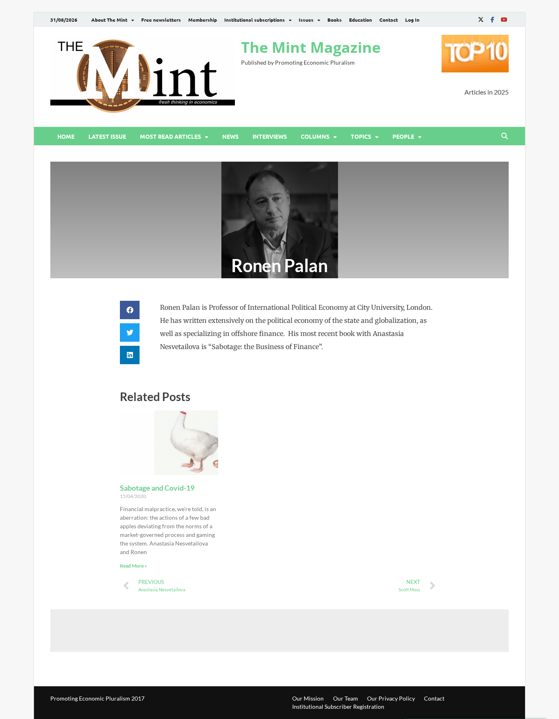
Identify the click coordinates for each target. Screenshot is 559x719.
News (230, 136)
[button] (130, 310)
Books (334, 19)
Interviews (269, 136)
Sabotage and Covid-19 (157, 487)
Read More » (133, 566)
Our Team (345, 698)
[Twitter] (481, 19)
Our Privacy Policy (391, 698)
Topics (361, 136)
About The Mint (109, 19)
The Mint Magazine (311, 47)
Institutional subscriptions (254, 19)
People (403, 136)
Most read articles (170, 136)
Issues (306, 19)
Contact (388, 19)
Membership (202, 19)
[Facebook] (492, 19)
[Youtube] (504, 19)
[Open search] (504, 136)
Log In (412, 19)
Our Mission (308, 698)
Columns (315, 136)
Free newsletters (161, 19)
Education (360, 19)
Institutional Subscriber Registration (338, 706)
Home (65, 136)
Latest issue (107, 136)
